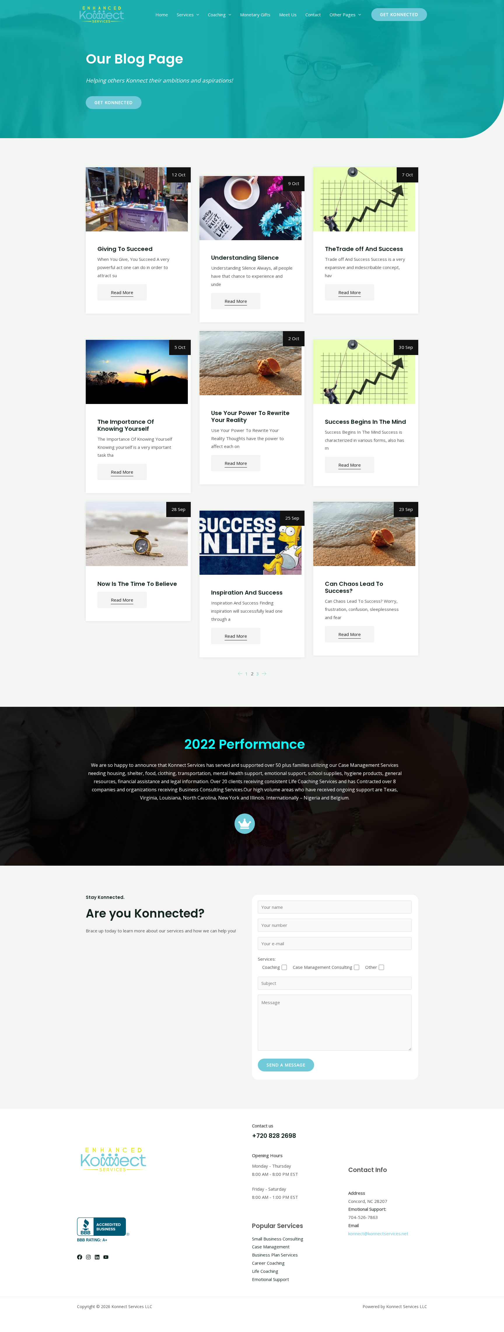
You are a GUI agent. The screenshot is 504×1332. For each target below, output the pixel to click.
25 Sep (292, 518)
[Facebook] (79, 1257)
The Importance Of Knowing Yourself (125, 425)
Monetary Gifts (255, 14)
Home (161, 14)
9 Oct (293, 183)
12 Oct (179, 175)
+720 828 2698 (274, 1135)
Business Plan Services (275, 1255)
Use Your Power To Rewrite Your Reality (250, 416)
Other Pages (343, 14)
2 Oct (293, 338)
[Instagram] (88, 1257)
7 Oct (407, 175)
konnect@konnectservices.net (378, 1233)
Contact (313, 14)
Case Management (271, 1247)
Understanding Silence (245, 258)
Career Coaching (268, 1263)
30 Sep (406, 347)
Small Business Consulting (277, 1239)
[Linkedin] (97, 1257)
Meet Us (288, 14)
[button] (399, 14)
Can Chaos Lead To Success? (354, 587)
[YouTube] (105, 1257)
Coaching (217, 14)
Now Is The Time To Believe (137, 584)
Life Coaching (265, 1271)
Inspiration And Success (247, 592)
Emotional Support (270, 1279)
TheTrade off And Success (364, 249)
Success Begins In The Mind (365, 422)
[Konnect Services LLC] (102, 14)
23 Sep (406, 509)
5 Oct (180, 347)
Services (185, 14)
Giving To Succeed (125, 249)
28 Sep (179, 509)
